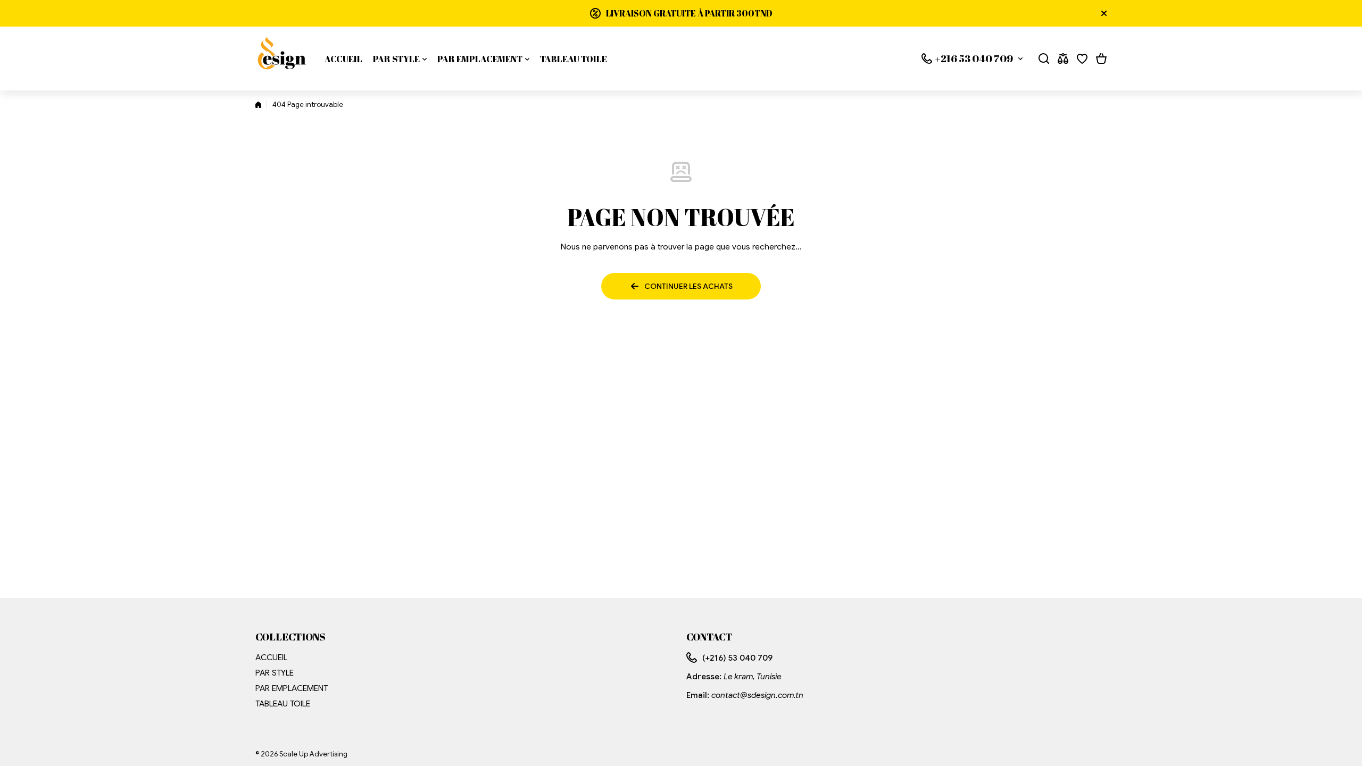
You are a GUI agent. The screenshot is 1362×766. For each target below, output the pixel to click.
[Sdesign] (282, 58)
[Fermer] (1104, 13)
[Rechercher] (1044, 58)
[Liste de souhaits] (1082, 58)
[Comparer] (1063, 58)
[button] (1101, 58)
